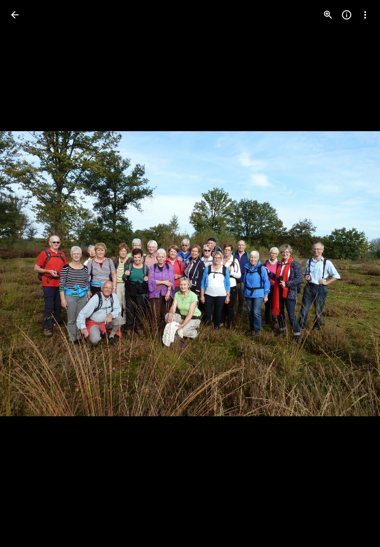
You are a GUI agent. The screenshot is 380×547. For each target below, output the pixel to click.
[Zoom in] (328, 15)
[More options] (365, 15)
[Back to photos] (15, 15)
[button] (354, 273)
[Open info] (346, 15)
